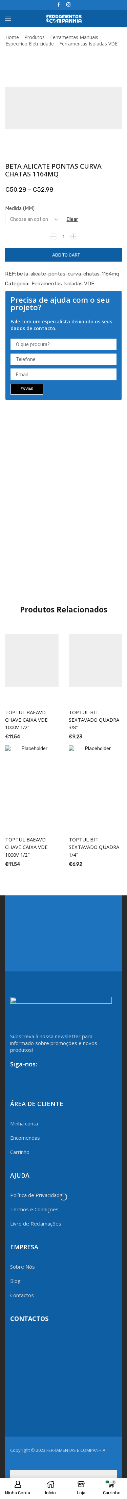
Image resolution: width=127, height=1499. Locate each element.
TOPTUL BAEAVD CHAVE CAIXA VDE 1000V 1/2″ (26, 719)
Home (12, 37)
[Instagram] (68, 4)
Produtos (34, 37)
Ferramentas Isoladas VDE (88, 43)
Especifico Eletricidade (29, 43)
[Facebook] (59, 4)
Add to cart (66, 255)
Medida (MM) (20, 208)
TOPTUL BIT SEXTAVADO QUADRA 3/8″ (94, 719)
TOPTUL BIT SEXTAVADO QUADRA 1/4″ (94, 847)
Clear (72, 219)
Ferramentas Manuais (74, 37)
